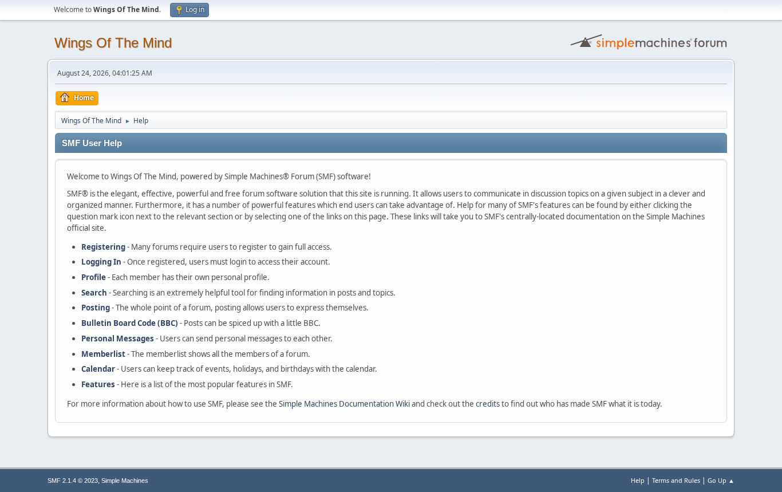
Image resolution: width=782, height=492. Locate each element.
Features (98, 384)
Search (94, 293)
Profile (93, 277)
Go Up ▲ (721, 480)
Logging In (101, 262)
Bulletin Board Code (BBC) (129, 323)
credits (488, 404)
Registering (103, 247)
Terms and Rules (676, 480)
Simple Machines (124, 480)
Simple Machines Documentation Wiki (344, 404)
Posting (95, 307)
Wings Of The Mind (113, 42)
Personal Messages (117, 338)
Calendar (98, 369)
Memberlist (103, 354)
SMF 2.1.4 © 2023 (73, 480)
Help (638, 480)
